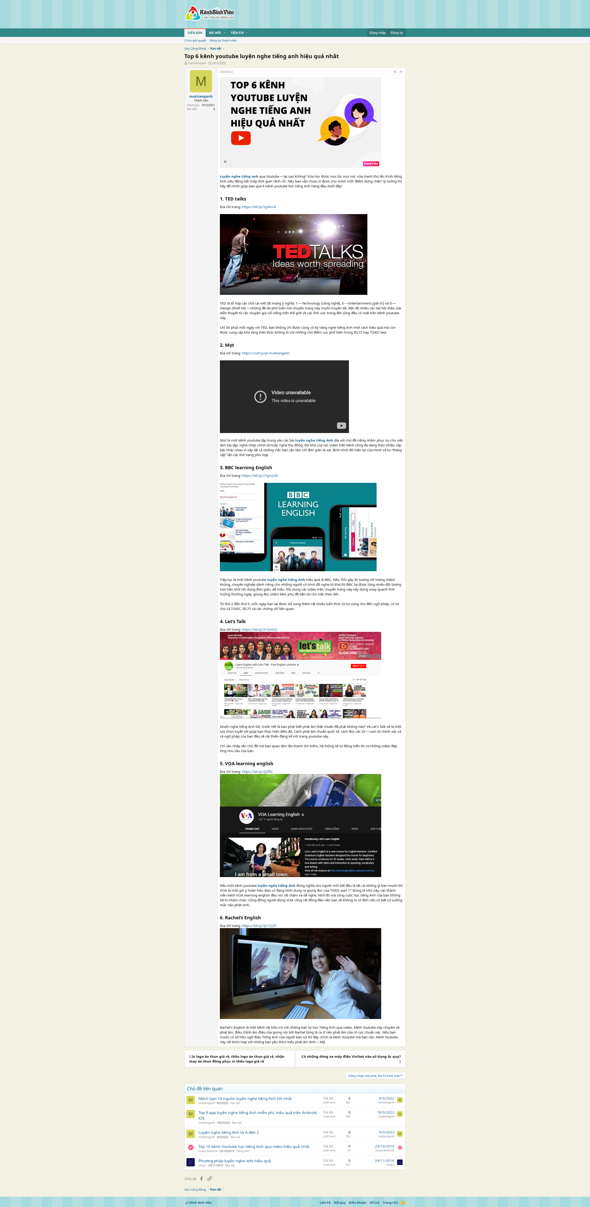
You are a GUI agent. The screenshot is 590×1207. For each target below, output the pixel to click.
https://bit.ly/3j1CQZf (259, 925)
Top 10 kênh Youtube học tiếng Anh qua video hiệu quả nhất (254, 1146)
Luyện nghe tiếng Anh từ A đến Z (228, 1132)
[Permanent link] (248, 199)
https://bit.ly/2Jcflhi (257, 771)
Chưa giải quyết (195, 40)
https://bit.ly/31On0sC (260, 629)
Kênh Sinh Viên (200, 1203)
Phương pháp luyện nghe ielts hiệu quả (234, 1160)
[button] (224, 33)
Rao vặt (235, 1103)
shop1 (202, 1165)
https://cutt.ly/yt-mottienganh (265, 353)
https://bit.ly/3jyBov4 (259, 206)
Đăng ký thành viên (223, 40)
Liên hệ (325, 1203)
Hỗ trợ (374, 1203)
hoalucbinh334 (207, 1151)
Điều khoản (357, 1203)
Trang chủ (390, 1203)
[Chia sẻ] (395, 72)
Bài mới (215, 33)
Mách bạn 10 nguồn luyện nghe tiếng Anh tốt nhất (245, 1098)
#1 (401, 72)
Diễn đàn (195, 33)
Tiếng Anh (242, 1151)
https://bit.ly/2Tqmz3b (260, 475)
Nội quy (339, 1203)
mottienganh (197, 63)
